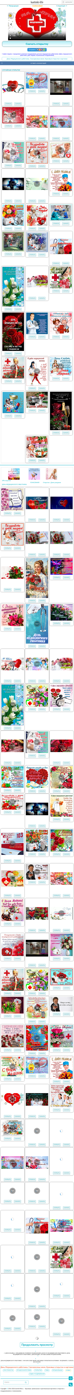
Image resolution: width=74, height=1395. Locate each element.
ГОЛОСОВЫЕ (37, 6)
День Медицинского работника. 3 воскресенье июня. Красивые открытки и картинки (37, 59)
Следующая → (61, 6)
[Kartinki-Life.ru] (37, 2)
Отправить (32, 49)
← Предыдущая (12, 6)
